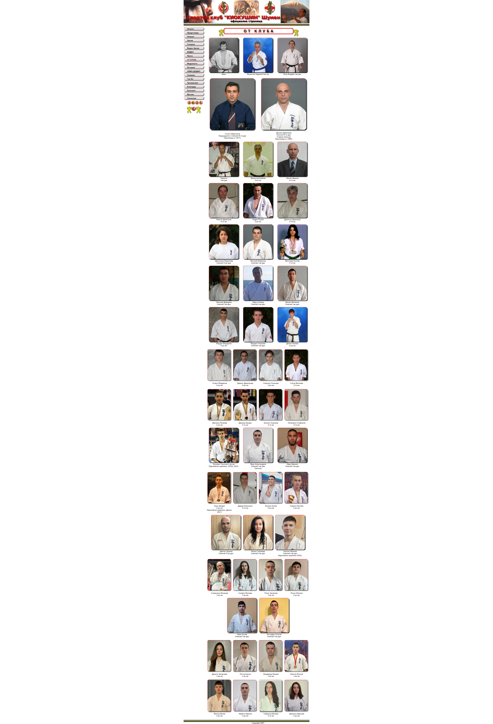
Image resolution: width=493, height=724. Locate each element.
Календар (191, 87)
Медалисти (192, 64)
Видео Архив (193, 48)
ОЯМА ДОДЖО (193, 71)
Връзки (190, 94)
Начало (190, 29)
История (191, 67)
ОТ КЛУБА (191, 60)
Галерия (191, 44)
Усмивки (191, 75)
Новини (190, 37)
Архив (190, 40)
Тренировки (192, 83)
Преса (190, 56)
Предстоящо (193, 33)
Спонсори (191, 98)
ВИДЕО (190, 52)
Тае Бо (190, 79)
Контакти (191, 90)
